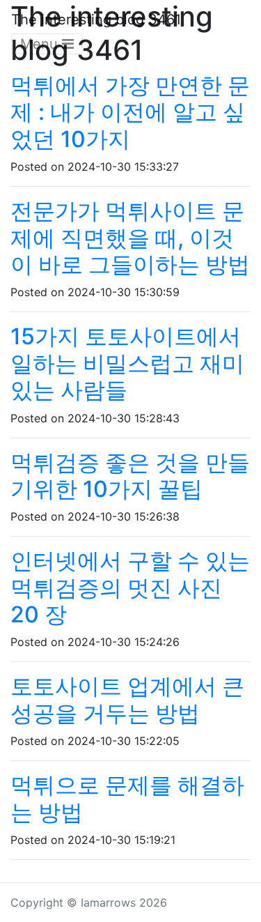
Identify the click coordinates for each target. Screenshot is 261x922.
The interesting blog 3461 (96, 19)
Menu (41, 44)
